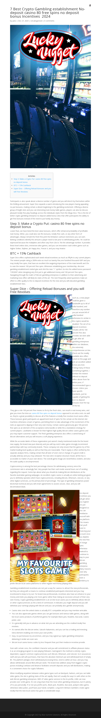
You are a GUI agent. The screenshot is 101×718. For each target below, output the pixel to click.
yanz (14, 21)
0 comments (49, 21)
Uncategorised (36, 21)
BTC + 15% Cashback (22, 185)
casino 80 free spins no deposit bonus (47, 413)
